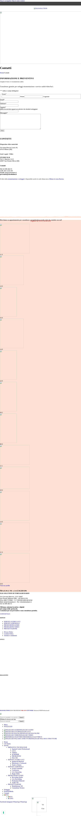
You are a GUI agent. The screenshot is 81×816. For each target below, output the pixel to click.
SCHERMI (15, 754)
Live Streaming (16, 772)
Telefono (3, 103)
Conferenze (15, 770)
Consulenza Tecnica (18, 788)
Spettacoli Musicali (18, 761)
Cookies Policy (8, 634)
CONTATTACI (5, 614)
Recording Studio (17, 777)
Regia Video (16, 774)
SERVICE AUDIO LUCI (12, 621)
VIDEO (14, 752)
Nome (22, 96)
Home (2, 73)
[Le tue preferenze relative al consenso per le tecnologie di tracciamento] (3, 812)
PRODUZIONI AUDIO (11, 625)
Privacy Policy (8, 632)
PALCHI (15, 758)
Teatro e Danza (16, 765)
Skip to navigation (6, 1)
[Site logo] (40, 8)
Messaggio (4, 113)
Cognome (46, 96)
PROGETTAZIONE (10, 628)
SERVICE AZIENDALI (12, 623)
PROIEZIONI (16, 756)
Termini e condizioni (10, 635)
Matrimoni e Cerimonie (19, 763)
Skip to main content (18, 1)
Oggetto (3, 107)
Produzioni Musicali (18, 781)
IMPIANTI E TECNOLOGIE (17, 747)
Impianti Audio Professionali (21, 749)
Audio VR (15, 782)
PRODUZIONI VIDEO (11, 627)
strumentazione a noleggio (16, 179)
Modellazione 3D (17, 786)
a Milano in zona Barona (56, 179)
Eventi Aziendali (17, 768)
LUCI (14, 751)
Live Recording (17, 779)
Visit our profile (5, 585)
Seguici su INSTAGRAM (40, 221)
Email (2, 100)
